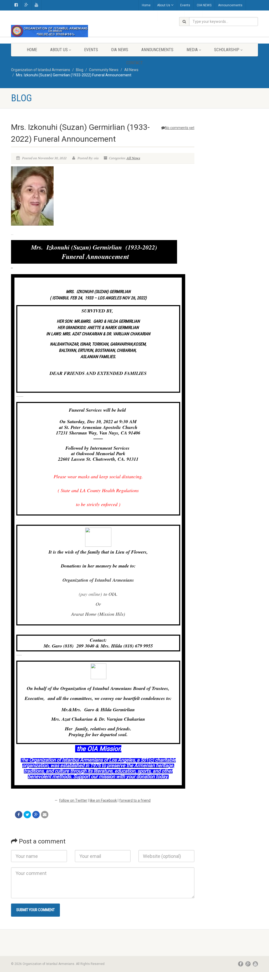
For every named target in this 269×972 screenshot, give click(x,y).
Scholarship (226, 49)
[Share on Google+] (36, 814)
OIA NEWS (204, 5)
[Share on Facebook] (18, 814)
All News (133, 158)
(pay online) (90, 594)
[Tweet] (27, 814)
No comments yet (179, 128)
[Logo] (49, 31)
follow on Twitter (73, 800)
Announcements (230, 5)
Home (146, 5)
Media (192, 49)
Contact (134, 62)
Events (185, 5)
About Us (163, 5)
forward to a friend (135, 800)
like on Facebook (103, 800)
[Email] (44, 814)
